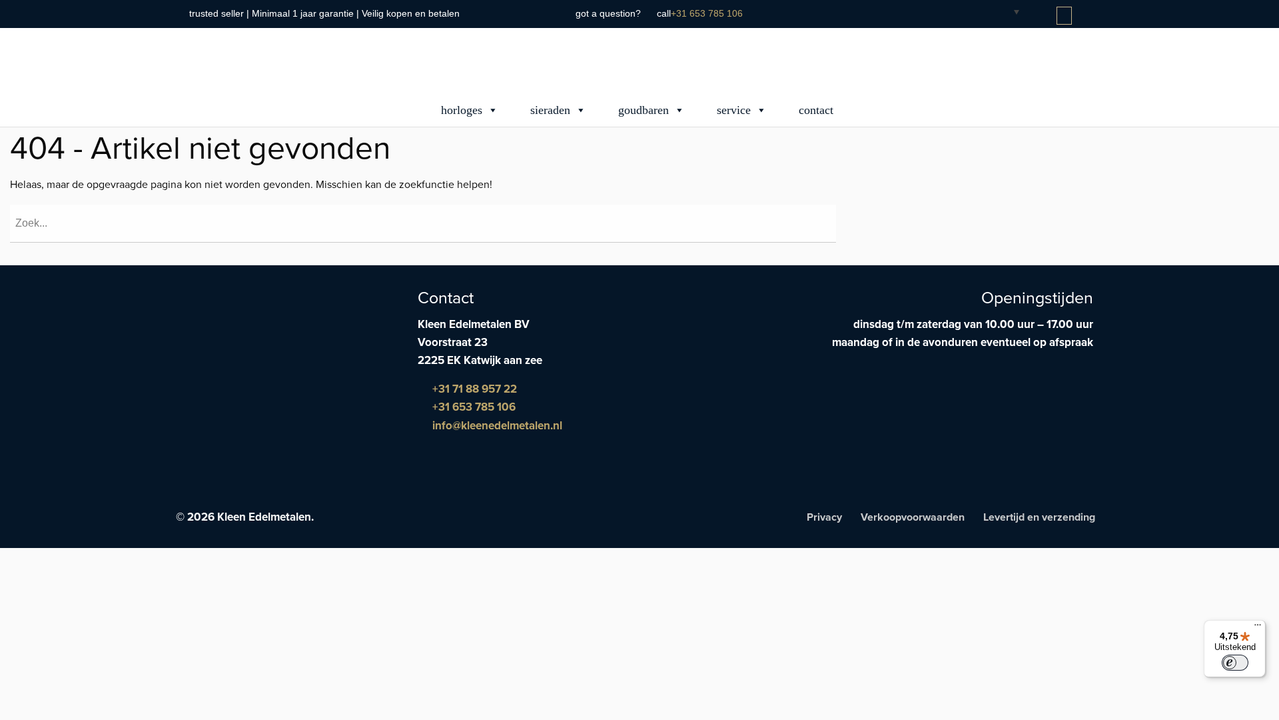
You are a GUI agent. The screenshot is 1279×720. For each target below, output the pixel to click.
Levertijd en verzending (1039, 517)
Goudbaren (643, 110)
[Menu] (1258, 628)
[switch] (1235, 663)
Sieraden (550, 110)
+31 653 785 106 (707, 13)
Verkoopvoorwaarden (913, 517)
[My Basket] (1065, 16)
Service (734, 110)
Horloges (461, 110)
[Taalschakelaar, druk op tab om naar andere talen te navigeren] (1006, 11)
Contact (816, 110)
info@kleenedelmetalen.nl (496, 426)
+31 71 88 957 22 (473, 389)
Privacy (824, 517)
